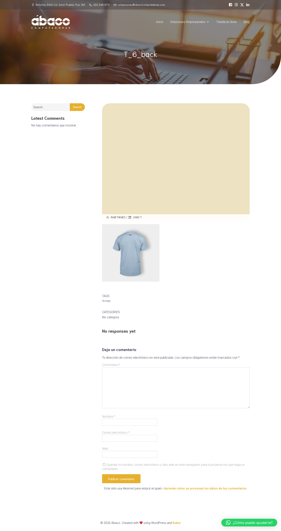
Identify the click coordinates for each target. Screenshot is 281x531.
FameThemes (118, 217)
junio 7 (137, 217)
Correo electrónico (116, 432)
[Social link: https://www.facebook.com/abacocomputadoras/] (229, 5)
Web (105, 448)
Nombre (108, 416)
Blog (247, 22)
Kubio (177, 523)
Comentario (111, 365)
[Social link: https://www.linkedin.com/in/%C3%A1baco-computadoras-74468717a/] (247, 5)
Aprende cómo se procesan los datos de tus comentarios (205, 488)
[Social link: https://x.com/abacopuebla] (241, 5)
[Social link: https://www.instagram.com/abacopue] (235, 5)
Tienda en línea (226, 22)
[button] (249, 522)
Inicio (159, 22)
